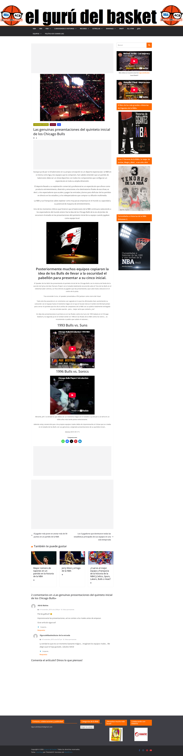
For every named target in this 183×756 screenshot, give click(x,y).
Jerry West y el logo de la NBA (71, 569)
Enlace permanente (68, 609)
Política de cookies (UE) (54, 34)
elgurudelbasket (144, 73)
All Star (130, 29)
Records (83, 29)
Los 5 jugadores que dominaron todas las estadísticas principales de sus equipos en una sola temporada (92, 536)
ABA (40, 29)
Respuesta (41, 630)
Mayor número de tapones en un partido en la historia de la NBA (43, 572)
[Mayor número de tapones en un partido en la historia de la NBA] (43, 553)
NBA (34, 29)
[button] (50, 28)
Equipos (36, 34)
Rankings (110, 29)
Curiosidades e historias (64, 29)
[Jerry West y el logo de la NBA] (72, 553)
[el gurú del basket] (91, 6)
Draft (121, 29)
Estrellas (96, 29)
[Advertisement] (72, 58)
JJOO (138, 29)
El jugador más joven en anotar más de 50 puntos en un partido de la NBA (50, 535)
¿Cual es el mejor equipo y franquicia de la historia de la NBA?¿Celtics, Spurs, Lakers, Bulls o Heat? (100, 573)
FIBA (47, 29)
